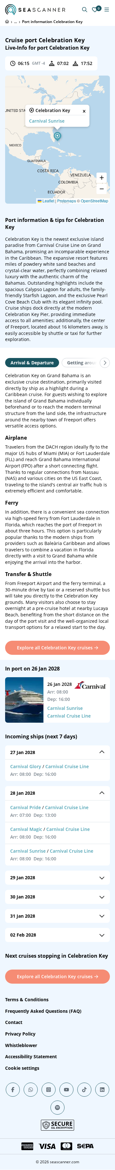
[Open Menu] (106, 9)
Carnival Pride (25, 807)
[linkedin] (102, 1090)
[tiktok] (84, 1090)
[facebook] (13, 1090)
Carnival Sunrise (47, 121)
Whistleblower (21, 1045)
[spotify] (57, 1108)
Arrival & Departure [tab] (32, 363)
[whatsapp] (31, 1090)
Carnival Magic (26, 829)
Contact (13, 1022)
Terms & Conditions (27, 999)
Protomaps (66, 200)
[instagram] (49, 1090)
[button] (57, 136)
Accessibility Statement (31, 1056)
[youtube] (66, 1090)
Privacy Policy (20, 1034)
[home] (7, 21)
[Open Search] (85, 9)
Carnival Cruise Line (69, 716)
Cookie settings (22, 1068)
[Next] (105, 363)
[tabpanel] (57, 501)
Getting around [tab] (84, 363)
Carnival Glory (25, 766)
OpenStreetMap (94, 200)
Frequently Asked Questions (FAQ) (43, 1011)
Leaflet (48, 200)
